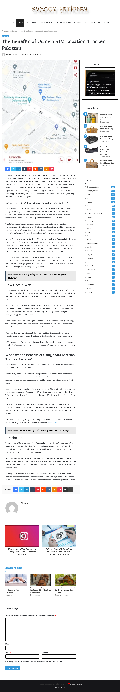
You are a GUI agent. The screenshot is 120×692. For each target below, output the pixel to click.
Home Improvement (46, 23)
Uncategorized (92, 221)
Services (90, 247)
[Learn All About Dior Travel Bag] (91, 129)
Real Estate (78, 23)
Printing (90, 292)
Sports (92, 23)
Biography (91, 270)
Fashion (90, 224)
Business (20, 23)
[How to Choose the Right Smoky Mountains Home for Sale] (65, 580)
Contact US (101, 23)
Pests (89, 288)
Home (13, 23)
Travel (89, 251)
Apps (89, 239)
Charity (89, 277)
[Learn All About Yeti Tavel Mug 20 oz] (91, 118)
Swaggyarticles (93, 191)
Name (8, 644)
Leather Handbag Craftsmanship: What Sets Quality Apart (40, 590)
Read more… (53, 422)
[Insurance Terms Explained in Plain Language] (16, 580)
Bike (88, 273)
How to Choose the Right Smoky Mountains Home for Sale (65, 590)
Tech (86, 23)
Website (45, 653)
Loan (88, 194)
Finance (28, 23)
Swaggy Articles (93, 187)
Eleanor (8, 54)
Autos (89, 228)
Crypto (35, 23)
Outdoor (63, 23)
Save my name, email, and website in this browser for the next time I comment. (35, 661)
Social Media (91, 236)
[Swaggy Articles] (60, 9)
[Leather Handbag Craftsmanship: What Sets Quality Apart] (40, 580)
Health (89, 217)
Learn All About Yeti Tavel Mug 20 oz (107, 117)
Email (8, 653)
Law (56, 23)
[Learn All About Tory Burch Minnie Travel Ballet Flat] (91, 150)
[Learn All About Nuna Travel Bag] (91, 139)
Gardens (90, 258)
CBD (88, 262)
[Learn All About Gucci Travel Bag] (91, 163)
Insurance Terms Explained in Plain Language (12, 590)
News (70, 23)
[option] (100, 83)
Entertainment (92, 243)
